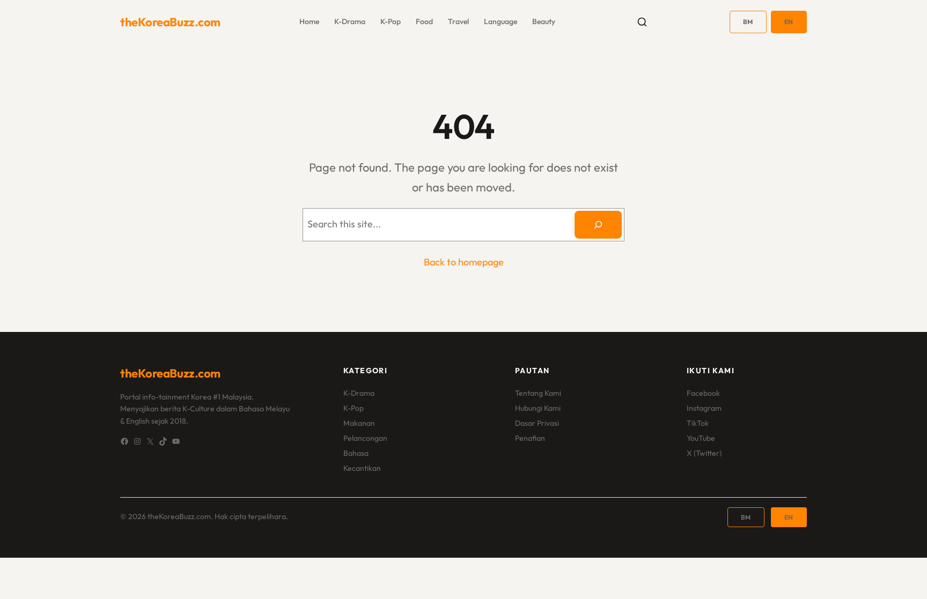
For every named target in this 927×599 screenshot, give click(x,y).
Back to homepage (464, 262)
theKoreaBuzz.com (170, 21)
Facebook (703, 393)
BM (748, 22)
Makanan (359, 423)
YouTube (701, 438)
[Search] (598, 225)
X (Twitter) (704, 453)
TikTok (698, 423)
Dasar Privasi (537, 423)
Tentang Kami (538, 393)
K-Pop (353, 408)
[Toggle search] (642, 22)
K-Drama (358, 393)
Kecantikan (362, 468)
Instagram (704, 408)
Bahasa (356, 453)
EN (788, 22)
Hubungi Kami (538, 408)
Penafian (530, 438)
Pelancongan (365, 438)
